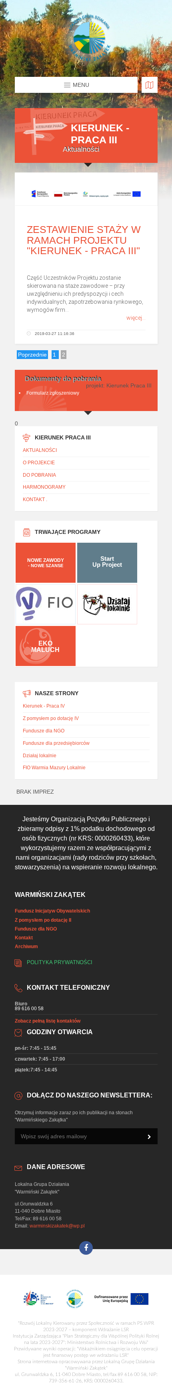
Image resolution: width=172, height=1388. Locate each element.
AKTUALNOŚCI (40, 450)
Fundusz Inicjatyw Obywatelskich (52, 911)
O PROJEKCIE (39, 462)
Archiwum (26, 946)
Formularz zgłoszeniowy (52, 393)
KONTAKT (34, 499)
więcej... (136, 318)
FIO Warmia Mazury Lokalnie (54, 767)
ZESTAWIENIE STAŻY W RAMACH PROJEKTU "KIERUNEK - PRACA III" (84, 240)
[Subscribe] (150, 1137)
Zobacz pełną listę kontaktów (47, 1021)
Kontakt (24, 938)
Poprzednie (32, 354)
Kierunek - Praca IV (44, 706)
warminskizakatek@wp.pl (57, 1226)
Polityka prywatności (59, 962)
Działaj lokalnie (39, 755)
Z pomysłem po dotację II (43, 920)
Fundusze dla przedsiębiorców (56, 743)
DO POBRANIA (39, 475)
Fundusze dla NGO (43, 731)
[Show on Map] (150, 85)
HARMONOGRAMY (44, 487)
